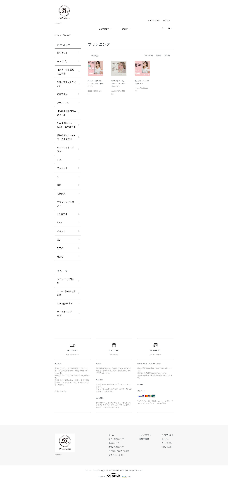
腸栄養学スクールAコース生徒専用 (66, 137)
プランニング (66, 35)
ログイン (166, 20)
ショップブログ (145, 435)
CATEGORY (104, 29)
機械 (59, 184)
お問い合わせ (167, 447)
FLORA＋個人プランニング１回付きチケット (95, 83)
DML (59, 159)
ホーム (57, 35)
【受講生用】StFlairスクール (66, 112)
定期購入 (61, 193)
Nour (59, 222)
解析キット (62, 52)
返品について (114, 443)
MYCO (60, 256)
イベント (61, 231)
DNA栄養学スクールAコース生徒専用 (66, 125)
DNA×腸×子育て (65, 303)
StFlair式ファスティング (66, 83)
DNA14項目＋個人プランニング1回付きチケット (118, 83)
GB (58, 239)
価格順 (158, 55)
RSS (141, 439)
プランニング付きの (65, 281)
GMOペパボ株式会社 (122, 470)
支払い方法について (116, 447)
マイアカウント (154, 20)
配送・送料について (116, 439)
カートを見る (167, 443)
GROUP (125, 29)
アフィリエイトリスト (65, 203)
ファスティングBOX (64, 313)
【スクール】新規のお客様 (65, 71)
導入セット (62, 167)
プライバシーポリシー (117, 455)
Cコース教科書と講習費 (66, 293)
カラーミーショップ (92, 470)
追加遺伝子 (62, 94)
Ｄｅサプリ (62, 61)
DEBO (60, 248)
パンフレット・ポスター (65, 149)
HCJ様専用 (62, 214)
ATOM (146, 439)
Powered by (101, 476)
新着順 (167, 55)
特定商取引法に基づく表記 (119, 451)
